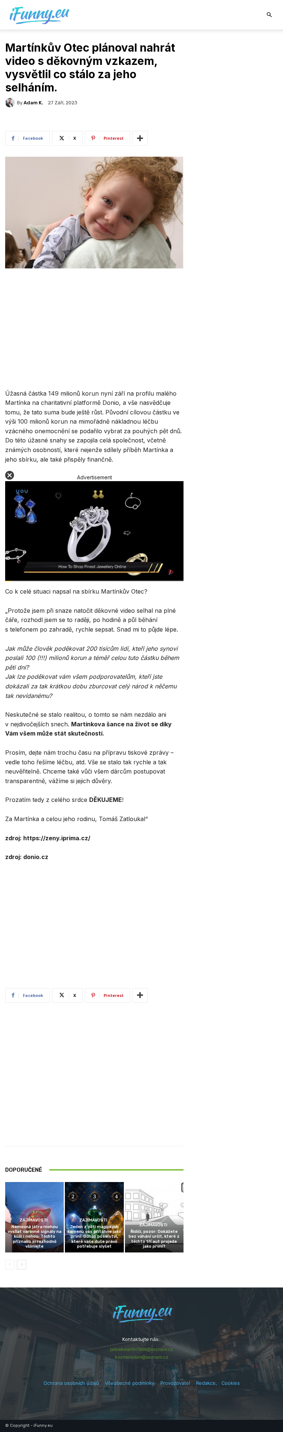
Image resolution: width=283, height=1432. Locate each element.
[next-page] (21, 1264)
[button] (269, 14)
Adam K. (33, 102)
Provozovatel (175, 1383)
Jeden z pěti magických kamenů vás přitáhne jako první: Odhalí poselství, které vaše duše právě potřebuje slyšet (94, 1236)
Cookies (230, 1383)
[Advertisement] (94, 329)
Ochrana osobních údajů (71, 1383)
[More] (140, 138)
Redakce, (208, 1383)
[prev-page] (9, 1264)
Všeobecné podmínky (129, 1383)
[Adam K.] (11, 102)
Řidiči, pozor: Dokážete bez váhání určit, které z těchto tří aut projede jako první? (154, 1239)
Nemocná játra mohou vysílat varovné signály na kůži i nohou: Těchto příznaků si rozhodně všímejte (35, 1236)
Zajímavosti (34, 1220)
